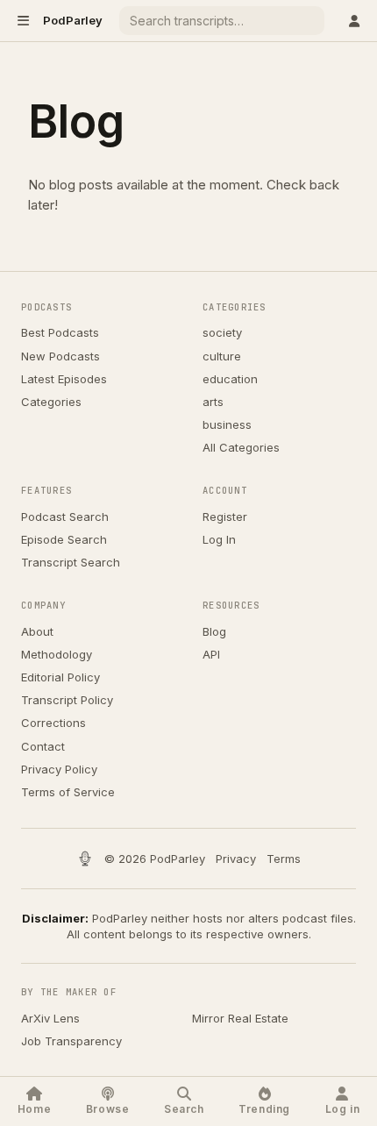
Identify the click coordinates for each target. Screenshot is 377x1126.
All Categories (241, 447)
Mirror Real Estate (240, 1018)
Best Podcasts (60, 332)
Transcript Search (70, 562)
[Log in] (354, 20)
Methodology (56, 654)
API (211, 654)
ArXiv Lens (50, 1018)
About (37, 631)
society (222, 332)
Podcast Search (65, 517)
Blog (214, 631)
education (230, 379)
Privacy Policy (59, 769)
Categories (51, 402)
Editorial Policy (60, 677)
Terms (284, 859)
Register (225, 517)
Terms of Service (68, 792)
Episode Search (64, 539)
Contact (43, 746)
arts (213, 402)
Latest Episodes (64, 379)
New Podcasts (60, 356)
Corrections (53, 723)
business (227, 424)
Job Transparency (71, 1041)
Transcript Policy (67, 700)
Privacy (236, 859)
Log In (219, 539)
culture (222, 356)
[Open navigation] (23, 20)
